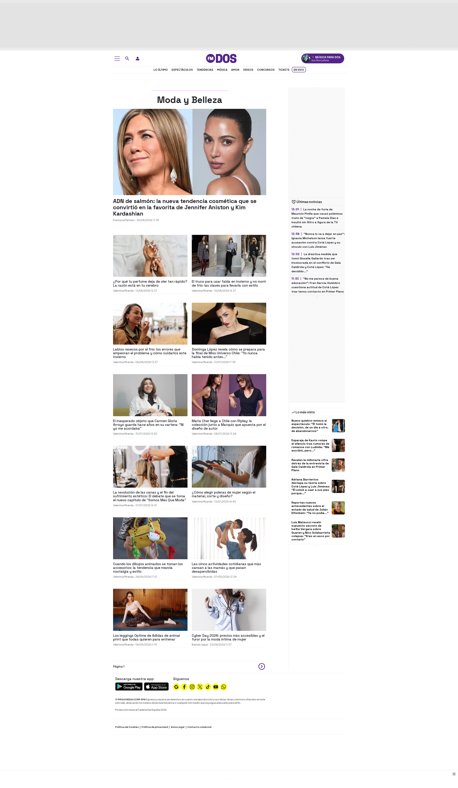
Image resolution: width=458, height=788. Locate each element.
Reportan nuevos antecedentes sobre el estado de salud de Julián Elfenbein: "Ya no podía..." (310, 508)
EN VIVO (299, 69)
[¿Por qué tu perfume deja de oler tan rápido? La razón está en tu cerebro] (150, 255)
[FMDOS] (221, 58)
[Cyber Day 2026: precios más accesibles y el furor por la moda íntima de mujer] (229, 609)
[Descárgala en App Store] (156, 686)
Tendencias (205, 69)
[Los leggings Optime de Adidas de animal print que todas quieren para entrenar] (150, 609)
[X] (200, 686)
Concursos (266, 69)
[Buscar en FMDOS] (127, 58)
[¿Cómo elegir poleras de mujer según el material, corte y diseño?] (229, 466)
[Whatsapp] (223, 686)
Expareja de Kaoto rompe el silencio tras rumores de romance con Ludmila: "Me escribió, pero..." (310, 445)
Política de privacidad (155, 727)
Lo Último (161, 69)
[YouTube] (215, 686)
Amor (235, 69)
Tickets (283, 69)
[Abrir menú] (117, 58)
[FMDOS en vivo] (306, 58)
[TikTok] (208, 686)
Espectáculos (182, 69)
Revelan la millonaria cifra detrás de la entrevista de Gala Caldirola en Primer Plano (310, 465)
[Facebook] (184, 686)
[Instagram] (192, 686)
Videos (248, 69)
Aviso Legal (177, 727)
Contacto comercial (199, 727)
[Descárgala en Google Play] (129, 686)
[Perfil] (137, 58)
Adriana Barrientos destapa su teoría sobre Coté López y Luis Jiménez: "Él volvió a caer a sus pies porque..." (310, 486)
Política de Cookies (127, 727)
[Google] (176, 686)
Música (222, 69)
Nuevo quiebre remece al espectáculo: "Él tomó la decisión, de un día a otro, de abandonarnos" (309, 426)
